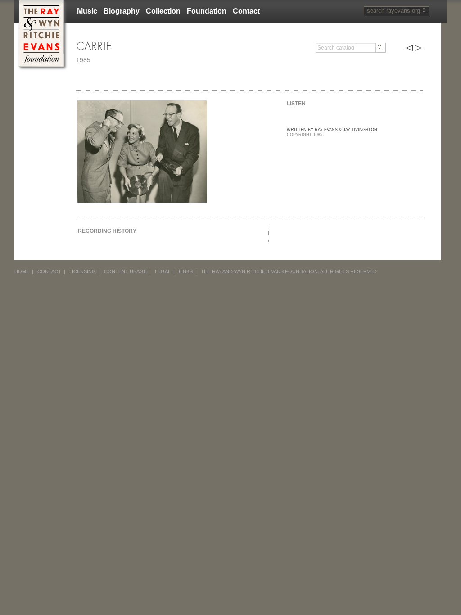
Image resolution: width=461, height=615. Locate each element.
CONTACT (49, 271)
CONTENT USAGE (125, 271)
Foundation (206, 11)
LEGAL (163, 271)
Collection (163, 11)
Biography (122, 11)
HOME (21, 271)
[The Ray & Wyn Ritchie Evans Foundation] (41, 3)
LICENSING (82, 271)
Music (87, 11)
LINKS (186, 271)
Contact (246, 11)
